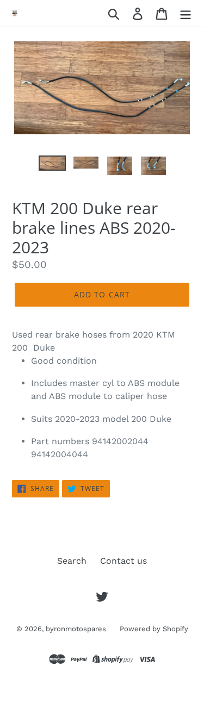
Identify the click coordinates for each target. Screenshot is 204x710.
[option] (52, 167)
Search (71, 561)
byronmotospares (76, 629)
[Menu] (185, 13)
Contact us (123, 561)
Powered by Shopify (154, 629)
